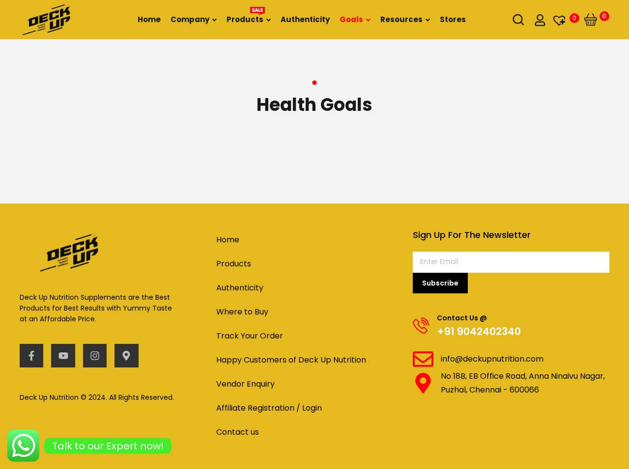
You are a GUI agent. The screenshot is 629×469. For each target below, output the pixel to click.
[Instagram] (95, 355)
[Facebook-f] (31, 355)
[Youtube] (63, 355)
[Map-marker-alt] (126, 355)
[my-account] (540, 19)
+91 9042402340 (479, 331)
